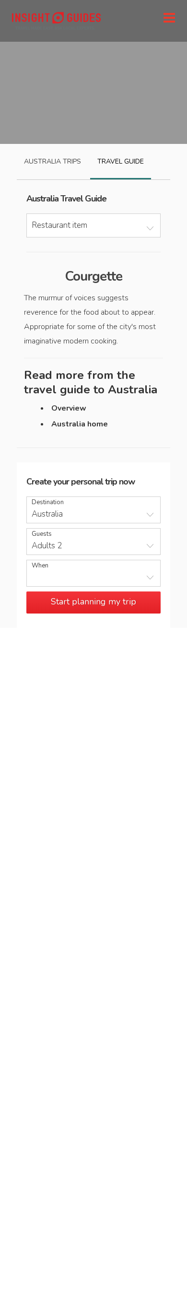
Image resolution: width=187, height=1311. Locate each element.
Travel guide (120, 161)
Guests (42, 534)
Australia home (79, 424)
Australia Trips (52, 161)
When (40, 566)
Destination (48, 502)
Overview (68, 408)
